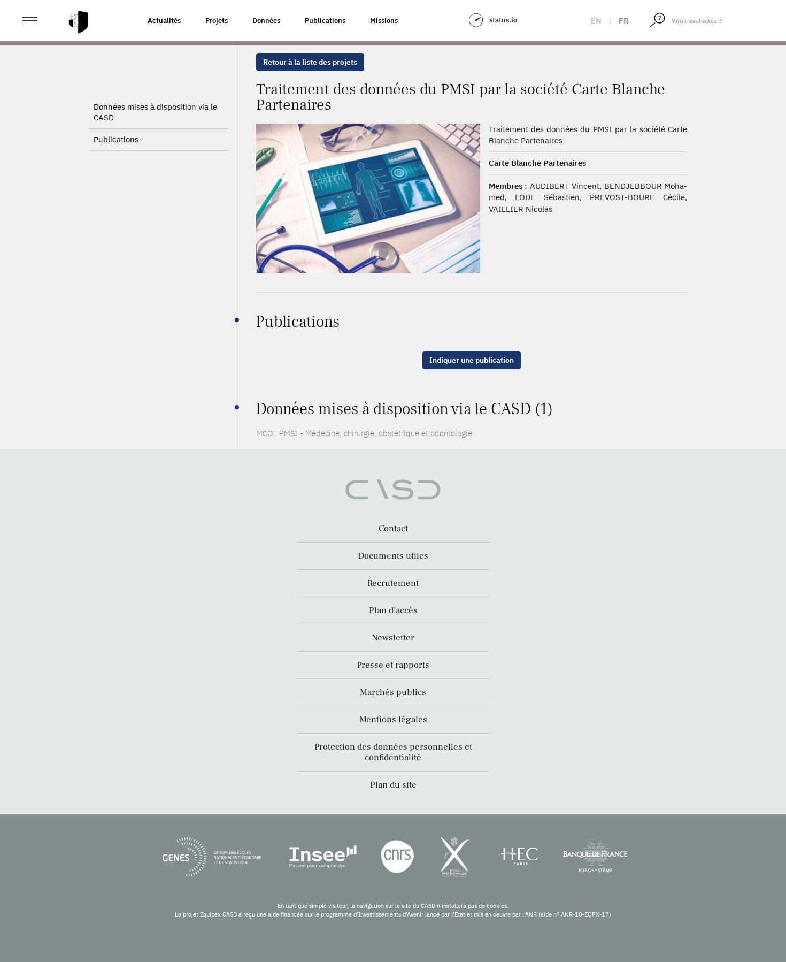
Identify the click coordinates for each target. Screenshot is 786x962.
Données (266, 21)
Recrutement (393, 583)
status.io (503, 20)
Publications (325, 21)
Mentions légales (393, 720)
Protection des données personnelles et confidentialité (393, 752)
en (596, 21)
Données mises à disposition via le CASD (155, 112)
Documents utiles (393, 556)
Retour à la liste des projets (310, 62)
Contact (393, 529)
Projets (216, 21)
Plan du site (393, 785)
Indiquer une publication (471, 360)
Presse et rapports (393, 665)
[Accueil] (78, 22)
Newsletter (393, 638)
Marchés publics (393, 692)
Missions (384, 21)
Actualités (164, 21)
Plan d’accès (393, 610)
